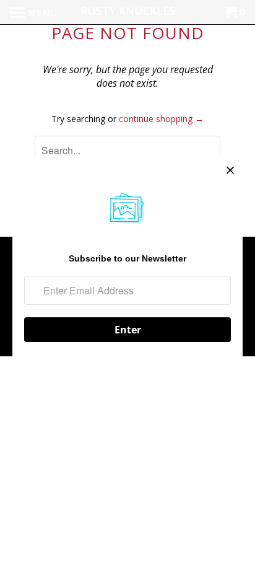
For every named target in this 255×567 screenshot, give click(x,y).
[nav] (33, 12)
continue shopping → (161, 119)
